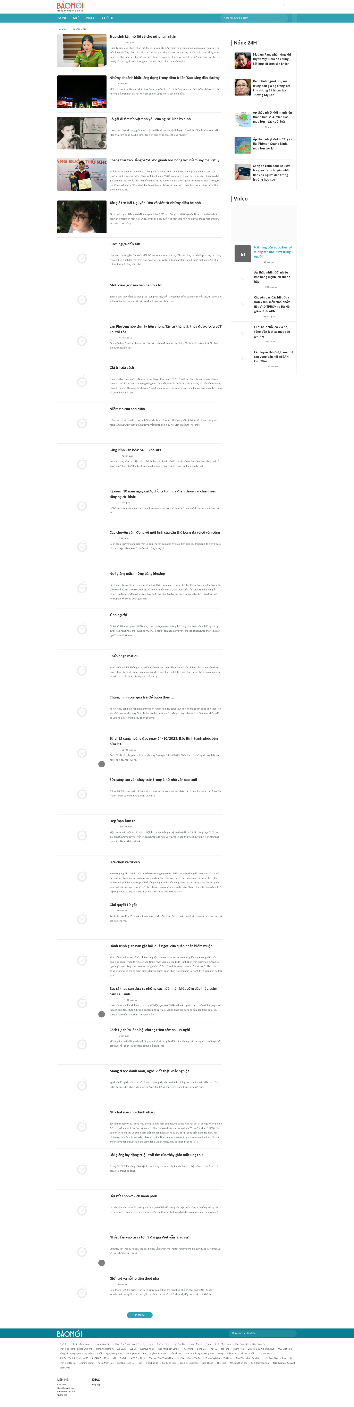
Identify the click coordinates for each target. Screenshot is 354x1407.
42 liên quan (127, 456)
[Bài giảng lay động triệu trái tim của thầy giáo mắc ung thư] (82, 1169)
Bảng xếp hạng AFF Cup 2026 (111, 1349)
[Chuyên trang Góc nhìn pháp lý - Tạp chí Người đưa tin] (255, 185)
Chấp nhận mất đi (124, 656)
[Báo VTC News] (258, 127)
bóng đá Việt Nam (227, 1353)
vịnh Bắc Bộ (152, 1363)
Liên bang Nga (271, 1358)
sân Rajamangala (260, 1363)
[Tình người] (82, 629)
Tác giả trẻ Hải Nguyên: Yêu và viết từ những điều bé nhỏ (155, 203)
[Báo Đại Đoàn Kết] (114, 374)
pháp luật (287, 1358)
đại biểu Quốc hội (188, 1363)
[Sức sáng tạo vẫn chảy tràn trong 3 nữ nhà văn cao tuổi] (82, 793)
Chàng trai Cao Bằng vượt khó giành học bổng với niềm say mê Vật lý (164, 160)
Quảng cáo (62, 1395)
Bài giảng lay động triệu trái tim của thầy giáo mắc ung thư (156, 1155)
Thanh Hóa (238, 1349)
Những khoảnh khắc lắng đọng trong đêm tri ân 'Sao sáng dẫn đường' (165, 78)
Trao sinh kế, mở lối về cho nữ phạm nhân (143, 37)
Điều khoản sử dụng (66, 1388)
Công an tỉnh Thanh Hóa (161, 1358)
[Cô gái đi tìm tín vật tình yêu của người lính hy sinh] (82, 133)
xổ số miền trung (81, 1344)
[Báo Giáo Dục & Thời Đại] (112, 84)
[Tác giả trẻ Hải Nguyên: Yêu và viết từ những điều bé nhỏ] (82, 217)
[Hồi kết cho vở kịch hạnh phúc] (82, 1210)
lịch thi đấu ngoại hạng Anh (199, 1353)
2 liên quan (124, 1036)
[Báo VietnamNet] (113, 338)
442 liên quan (130, 1000)
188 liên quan (269, 317)
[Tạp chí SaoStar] (257, 69)
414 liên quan (125, 338)
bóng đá (201, 1349)
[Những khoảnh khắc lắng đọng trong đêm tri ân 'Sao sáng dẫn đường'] (82, 91)
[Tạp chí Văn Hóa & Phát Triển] (113, 621)
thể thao (221, 1363)
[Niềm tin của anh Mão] (82, 423)
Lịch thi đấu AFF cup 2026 (261, 1349)
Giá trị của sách (122, 368)
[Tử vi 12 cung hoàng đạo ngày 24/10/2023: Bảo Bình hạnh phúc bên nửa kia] (82, 752)
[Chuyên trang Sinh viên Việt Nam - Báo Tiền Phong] (113, 166)
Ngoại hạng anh (114, 1353)
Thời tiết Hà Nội (68, 1363)
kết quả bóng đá (126, 1363)
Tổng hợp (96, 1385)
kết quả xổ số (147, 1349)
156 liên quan (271, 367)
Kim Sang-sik (241, 1344)
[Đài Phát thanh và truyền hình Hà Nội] (258, 287)
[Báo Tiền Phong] (113, 580)
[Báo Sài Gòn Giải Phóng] (113, 209)
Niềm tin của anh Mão (127, 409)
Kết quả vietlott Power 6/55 (74, 1358)
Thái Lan (228, 1358)
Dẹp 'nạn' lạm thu (123, 821)
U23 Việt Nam (285, 1349)
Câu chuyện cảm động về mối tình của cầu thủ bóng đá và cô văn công (165, 533)
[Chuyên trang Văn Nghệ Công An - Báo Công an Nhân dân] (113, 868)
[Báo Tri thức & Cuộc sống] (114, 750)
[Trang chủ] (70, 7)
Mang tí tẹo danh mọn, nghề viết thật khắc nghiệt (149, 1071)
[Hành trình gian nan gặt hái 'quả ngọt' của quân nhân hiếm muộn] (82, 960)
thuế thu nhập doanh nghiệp (130, 1344)
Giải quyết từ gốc (123, 905)
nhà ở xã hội (247, 1353)
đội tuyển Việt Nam (136, 1353)
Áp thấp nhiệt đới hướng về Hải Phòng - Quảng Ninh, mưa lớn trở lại (272, 144)
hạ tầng (225, 1349)
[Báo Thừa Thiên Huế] (113, 415)
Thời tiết (64, 1344)
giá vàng (188, 1349)
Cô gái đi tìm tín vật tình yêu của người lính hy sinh (150, 119)
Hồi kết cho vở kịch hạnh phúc (134, 1196)
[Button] (294, 18)
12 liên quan (271, 287)
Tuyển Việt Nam (158, 1353)
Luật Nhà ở (175, 1353)
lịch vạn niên (184, 1358)
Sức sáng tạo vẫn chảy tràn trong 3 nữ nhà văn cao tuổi (153, 780)
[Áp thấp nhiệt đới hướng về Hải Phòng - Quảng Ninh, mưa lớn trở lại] (243, 145)
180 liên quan (126, 827)
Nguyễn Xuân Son (102, 1344)
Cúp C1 (133, 1349)
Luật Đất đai (179, 1344)
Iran (151, 1344)
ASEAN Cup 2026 (100, 1358)
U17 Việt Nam (265, 1353)
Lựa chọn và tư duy (125, 862)
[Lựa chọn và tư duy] (82, 876)
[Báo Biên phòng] (114, 952)
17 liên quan (122, 84)
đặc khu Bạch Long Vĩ (169, 1349)
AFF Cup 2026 (138, 1358)
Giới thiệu (62, 1385)
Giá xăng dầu (169, 1363)
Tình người (118, 615)
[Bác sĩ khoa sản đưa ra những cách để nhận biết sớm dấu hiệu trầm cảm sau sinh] (82, 1002)
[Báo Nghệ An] (113, 662)
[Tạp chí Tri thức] (112, 125)
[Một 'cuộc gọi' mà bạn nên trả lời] (82, 299)
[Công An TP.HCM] (257, 317)
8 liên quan (122, 911)
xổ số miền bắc (105, 1363)
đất (140, 1363)
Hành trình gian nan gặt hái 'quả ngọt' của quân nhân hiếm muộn (161, 946)
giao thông (207, 1363)
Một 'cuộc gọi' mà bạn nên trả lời (136, 285)
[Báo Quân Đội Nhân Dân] (114, 456)
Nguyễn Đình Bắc (238, 1363)
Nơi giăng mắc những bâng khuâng (137, 574)
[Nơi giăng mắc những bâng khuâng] (82, 587)
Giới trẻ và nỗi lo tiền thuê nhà (134, 1279)
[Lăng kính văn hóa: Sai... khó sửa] (82, 464)
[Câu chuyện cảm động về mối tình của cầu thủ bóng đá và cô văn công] (82, 546)
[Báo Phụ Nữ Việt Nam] (116, 43)
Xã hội (98, 1353)
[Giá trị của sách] (82, 381)
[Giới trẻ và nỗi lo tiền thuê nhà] (82, 1292)
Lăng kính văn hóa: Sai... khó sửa (135, 450)
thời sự (213, 1349)
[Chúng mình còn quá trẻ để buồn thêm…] (82, 711)
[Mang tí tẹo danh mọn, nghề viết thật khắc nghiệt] (82, 1085)
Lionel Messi (195, 1344)
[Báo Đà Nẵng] (115, 250)
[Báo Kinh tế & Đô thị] (113, 827)
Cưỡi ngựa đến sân (125, 244)
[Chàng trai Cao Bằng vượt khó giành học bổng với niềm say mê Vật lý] (82, 174)
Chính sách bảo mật (66, 1391)
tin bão (123, 1358)
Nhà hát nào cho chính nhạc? (132, 1112)
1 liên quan (129, 42)
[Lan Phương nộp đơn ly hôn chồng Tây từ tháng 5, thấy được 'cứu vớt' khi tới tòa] (82, 340)
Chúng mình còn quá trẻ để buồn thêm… (142, 698)
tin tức (198, 1358)
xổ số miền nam (223, 1344)
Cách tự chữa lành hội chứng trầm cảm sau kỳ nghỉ (150, 1030)
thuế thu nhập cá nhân (248, 1358)
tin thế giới (163, 1344)
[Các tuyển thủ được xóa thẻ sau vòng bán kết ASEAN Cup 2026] (243, 358)
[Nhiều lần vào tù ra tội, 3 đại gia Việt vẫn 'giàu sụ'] (82, 1251)
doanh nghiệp (212, 1358)
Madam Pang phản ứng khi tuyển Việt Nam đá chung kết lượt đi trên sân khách (272, 59)
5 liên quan (124, 538)
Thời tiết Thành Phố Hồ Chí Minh (76, 1349)
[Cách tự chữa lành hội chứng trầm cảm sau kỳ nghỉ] (82, 1044)
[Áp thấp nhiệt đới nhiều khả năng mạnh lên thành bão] (243, 278)
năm (208, 1344)
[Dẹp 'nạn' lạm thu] (82, 835)
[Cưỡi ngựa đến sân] (82, 258)
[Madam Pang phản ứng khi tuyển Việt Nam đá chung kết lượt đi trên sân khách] (243, 60)
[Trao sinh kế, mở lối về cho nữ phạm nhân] (82, 50)
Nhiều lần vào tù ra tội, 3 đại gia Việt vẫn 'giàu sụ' (149, 1238)
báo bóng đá (259, 1344)
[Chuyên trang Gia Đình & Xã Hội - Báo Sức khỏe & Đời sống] (114, 503)
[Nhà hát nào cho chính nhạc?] (82, 1126)
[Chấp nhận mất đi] (82, 670)
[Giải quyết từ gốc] (82, 918)
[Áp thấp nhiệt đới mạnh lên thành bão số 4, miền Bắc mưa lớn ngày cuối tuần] (243, 119)
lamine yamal (87, 1363)
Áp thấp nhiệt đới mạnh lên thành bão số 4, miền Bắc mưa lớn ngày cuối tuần (272, 117)
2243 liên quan (129, 750)
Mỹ (114, 1358)
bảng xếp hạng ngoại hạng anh (76, 1353)
